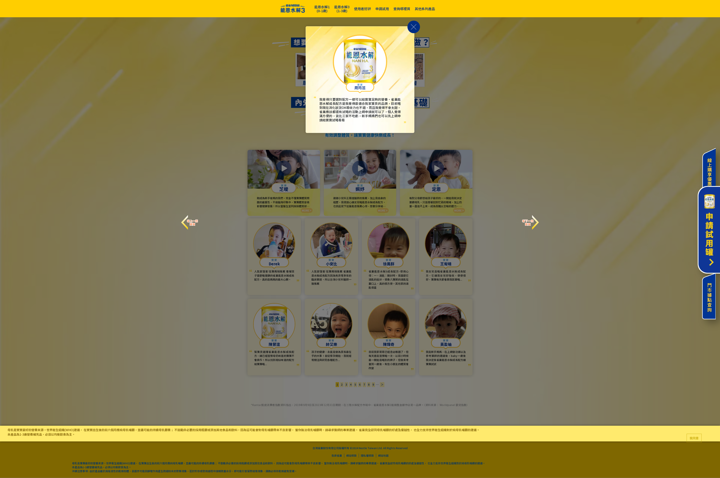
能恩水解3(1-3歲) (342, 8)
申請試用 (382, 8)
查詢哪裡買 (401, 8)
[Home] (292, 9)
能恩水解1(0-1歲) (322, 8)
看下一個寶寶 (530, 219)
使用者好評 (362, 8)
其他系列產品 (425, 8)
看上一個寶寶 (189, 219)
